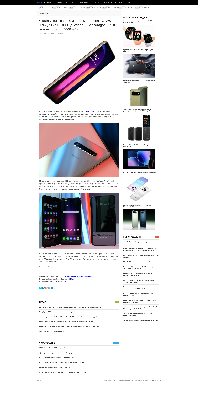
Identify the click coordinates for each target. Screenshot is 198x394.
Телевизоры (107, 2)
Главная (59, 2)
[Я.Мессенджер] (40, 288)
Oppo (105, 7)
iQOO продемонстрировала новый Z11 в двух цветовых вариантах (64, 353)
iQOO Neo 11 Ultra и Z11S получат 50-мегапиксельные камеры (61, 348)
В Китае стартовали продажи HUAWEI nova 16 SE (139, 172)
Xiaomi (42, 7)
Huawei (71, 7)
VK (65, 282)
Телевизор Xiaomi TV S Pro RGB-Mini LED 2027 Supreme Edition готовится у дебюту (69, 317)
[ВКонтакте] (43, 288)
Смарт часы (83, 2)
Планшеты (95, 2)
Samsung (50, 7)
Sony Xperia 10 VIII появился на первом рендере (56, 312)
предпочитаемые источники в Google (77, 276)
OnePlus (145, 7)
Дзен (73, 279)
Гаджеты (128, 2)
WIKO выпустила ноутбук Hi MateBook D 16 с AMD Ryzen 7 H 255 (62, 372)
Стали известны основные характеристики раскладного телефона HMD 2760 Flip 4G (137, 110)
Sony (99, 7)
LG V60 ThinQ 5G (89, 111)
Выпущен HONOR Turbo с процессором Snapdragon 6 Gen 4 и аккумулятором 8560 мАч (71, 307)
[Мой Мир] (52, 288)
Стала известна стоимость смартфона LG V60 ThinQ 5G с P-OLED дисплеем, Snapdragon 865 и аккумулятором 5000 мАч (77, 25)
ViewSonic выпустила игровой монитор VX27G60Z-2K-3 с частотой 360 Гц (66, 321)
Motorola (116, 7)
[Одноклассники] (46, 288)
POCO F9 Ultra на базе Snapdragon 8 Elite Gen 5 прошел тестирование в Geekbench (69, 326)
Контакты (39, 380)
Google (131, 7)
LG (47, 13)
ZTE (109, 7)
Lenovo (138, 7)
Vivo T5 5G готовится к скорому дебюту (53, 331)
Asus (89, 7)
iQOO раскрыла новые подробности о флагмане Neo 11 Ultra (61, 362)
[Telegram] (49, 288)
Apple (124, 7)
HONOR (57, 7)
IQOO (77, 7)
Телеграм (53, 282)
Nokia (83, 7)
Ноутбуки (118, 2)
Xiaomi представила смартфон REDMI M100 (55, 367)
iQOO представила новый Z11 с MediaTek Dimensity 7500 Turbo (137, 206)
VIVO (93, 7)
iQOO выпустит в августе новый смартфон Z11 (56, 357)
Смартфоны (70, 2)
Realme (64, 7)
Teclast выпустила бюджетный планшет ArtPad (140, 320)
